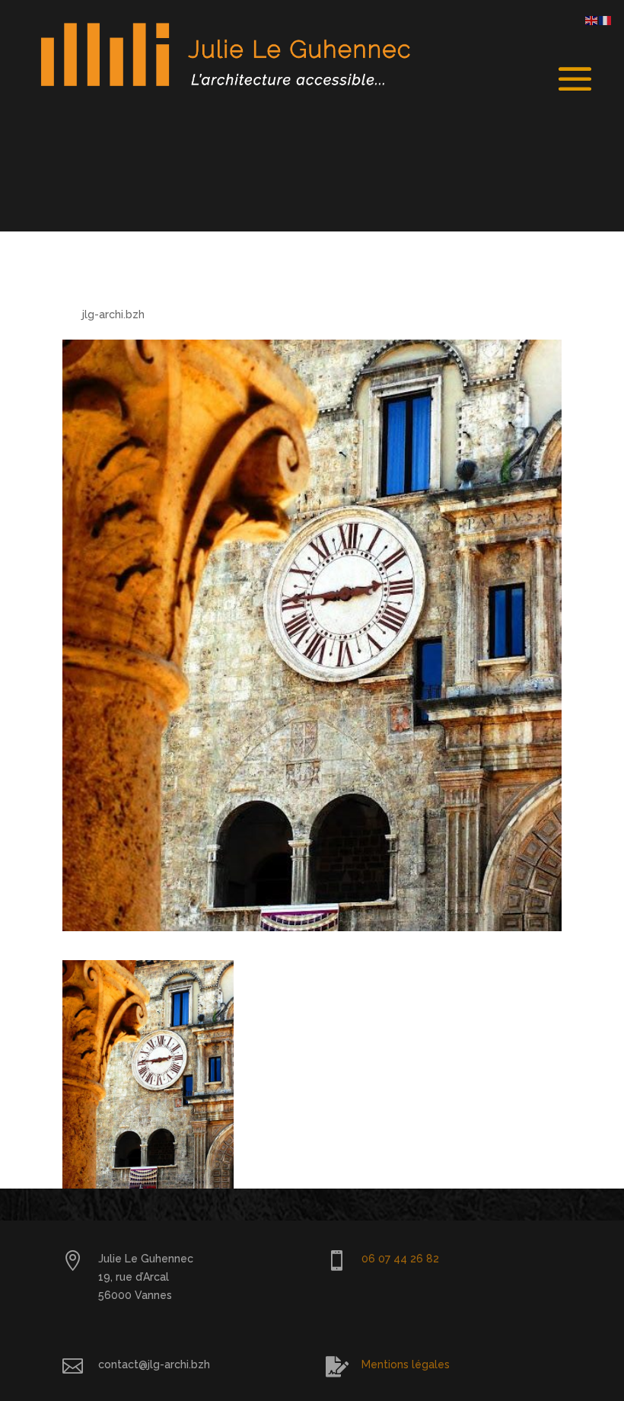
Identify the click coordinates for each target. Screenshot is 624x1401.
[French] (606, 20)
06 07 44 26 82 (400, 1259)
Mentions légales (405, 1364)
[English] (592, 20)
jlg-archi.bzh (113, 314)
